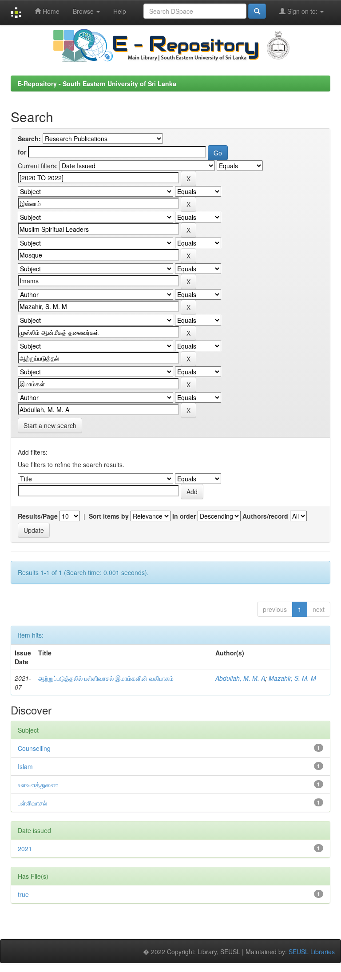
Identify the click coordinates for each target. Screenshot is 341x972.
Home (50, 11)
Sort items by (109, 516)
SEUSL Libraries (312, 951)
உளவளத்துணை (38, 784)
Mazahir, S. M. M (292, 678)
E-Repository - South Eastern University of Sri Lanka (96, 83)
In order (184, 516)
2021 (25, 848)
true (23, 894)
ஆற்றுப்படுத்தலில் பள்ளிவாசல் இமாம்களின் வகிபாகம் (106, 678)
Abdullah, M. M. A (240, 678)
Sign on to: (302, 11)
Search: (29, 138)
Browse (84, 11)
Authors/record (265, 516)
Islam (25, 766)
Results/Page (38, 516)
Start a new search (50, 425)
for (22, 151)
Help (119, 11)
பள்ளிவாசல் (32, 802)
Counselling (34, 748)
